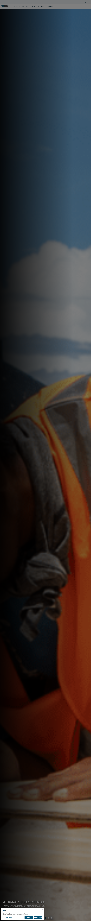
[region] (22, 914)
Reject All (28, 917)
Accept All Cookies (38, 917)
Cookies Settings (8, 917)
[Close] (42, 909)
